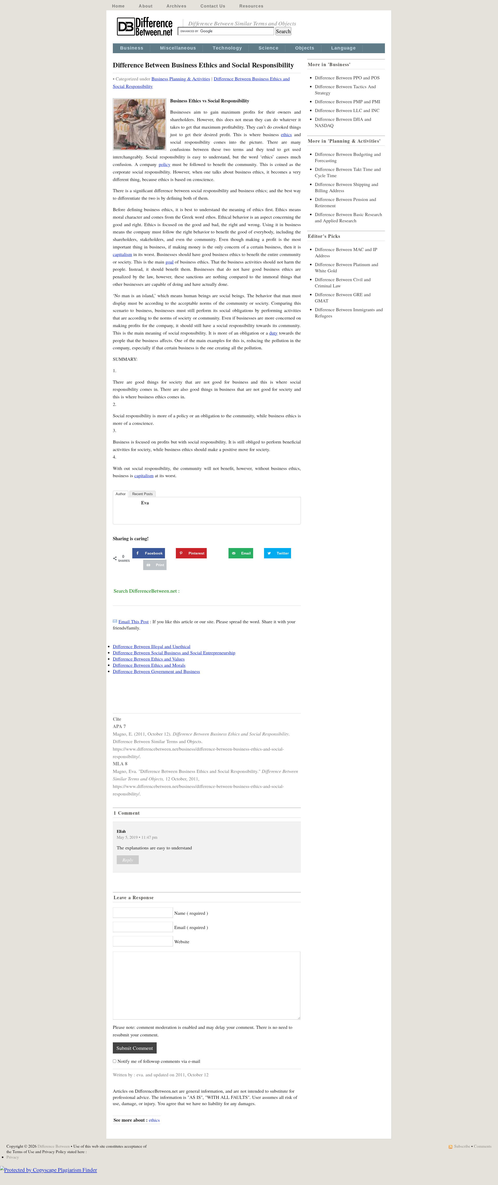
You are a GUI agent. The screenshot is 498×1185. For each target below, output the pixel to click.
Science (269, 48)
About (146, 6)
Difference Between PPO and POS (347, 77)
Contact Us (212, 6)
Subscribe (462, 1146)
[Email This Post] (115, 621)
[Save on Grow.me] (223, 553)
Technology (227, 48)
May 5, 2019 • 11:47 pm (137, 837)
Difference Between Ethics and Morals (149, 665)
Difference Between (54, 1146)
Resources (251, 6)
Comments (483, 1146)
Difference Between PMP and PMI (347, 101)
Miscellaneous (178, 48)
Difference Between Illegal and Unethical (151, 646)
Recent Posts (142, 494)
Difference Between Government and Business (156, 671)
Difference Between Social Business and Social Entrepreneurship (174, 652)
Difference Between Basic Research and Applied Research (348, 217)
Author (121, 494)
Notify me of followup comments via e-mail (158, 1061)
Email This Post (134, 621)
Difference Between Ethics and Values (149, 659)
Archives (176, 6)
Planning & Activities (189, 78)
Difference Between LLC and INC (347, 110)
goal (169, 262)
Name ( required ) (191, 913)
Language (343, 48)
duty (273, 333)
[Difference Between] (145, 36)
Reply (127, 860)
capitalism (122, 254)
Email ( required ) (191, 927)
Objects (305, 48)
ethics (286, 134)
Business (131, 48)
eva (145, 502)
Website (181, 941)
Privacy (12, 1157)
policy (164, 164)
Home (118, 6)
